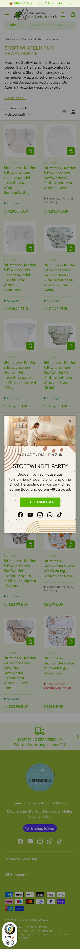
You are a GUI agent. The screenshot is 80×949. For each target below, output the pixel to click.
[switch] (10, 942)
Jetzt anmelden (40, 502)
